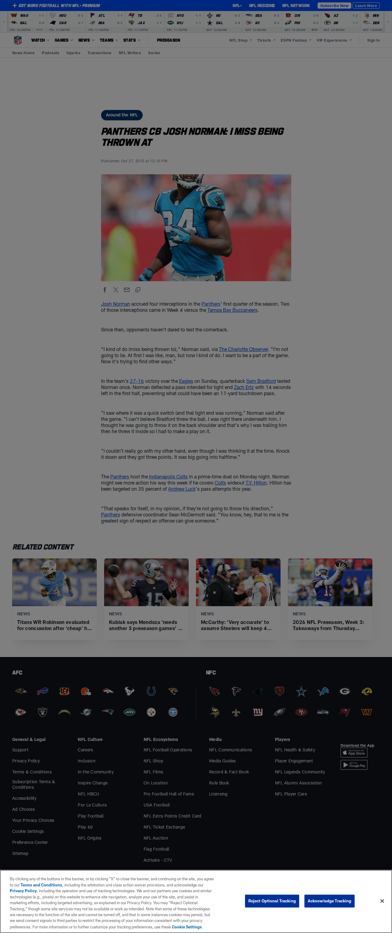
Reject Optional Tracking (272, 900)
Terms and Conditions (41, 884)
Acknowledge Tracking (330, 900)
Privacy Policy (23, 890)
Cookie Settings (187, 926)
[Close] (382, 901)
